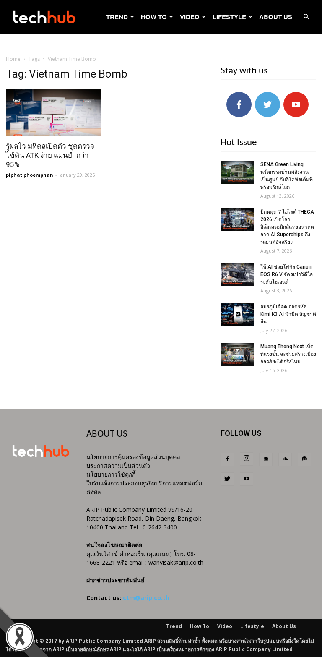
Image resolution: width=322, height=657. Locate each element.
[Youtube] (246, 479)
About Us (275, 16)
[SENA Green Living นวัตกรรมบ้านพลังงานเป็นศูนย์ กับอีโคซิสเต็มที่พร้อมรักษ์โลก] (237, 172)
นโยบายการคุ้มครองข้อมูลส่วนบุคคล (133, 457)
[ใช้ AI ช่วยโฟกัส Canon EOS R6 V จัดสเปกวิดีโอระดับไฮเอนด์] (237, 274)
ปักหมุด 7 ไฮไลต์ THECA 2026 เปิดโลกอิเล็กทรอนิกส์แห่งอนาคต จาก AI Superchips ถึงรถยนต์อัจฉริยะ (287, 227)
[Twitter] (227, 479)
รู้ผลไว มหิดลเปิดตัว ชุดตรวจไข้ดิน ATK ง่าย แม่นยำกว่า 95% (50, 155)
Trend (117, 16)
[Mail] (266, 459)
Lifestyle (229, 16)
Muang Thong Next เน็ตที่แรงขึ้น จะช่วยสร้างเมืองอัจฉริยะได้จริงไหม (288, 354)
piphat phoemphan (29, 175)
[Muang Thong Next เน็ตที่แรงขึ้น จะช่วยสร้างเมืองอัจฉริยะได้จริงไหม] (237, 354)
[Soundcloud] (285, 459)
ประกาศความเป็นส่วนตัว (118, 465)
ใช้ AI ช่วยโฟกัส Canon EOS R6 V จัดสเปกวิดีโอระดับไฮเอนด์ (286, 274)
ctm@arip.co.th (146, 598)
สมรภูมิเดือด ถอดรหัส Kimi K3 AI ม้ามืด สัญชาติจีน (288, 314)
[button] (306, 17)
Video (190, 16)
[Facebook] (227, 459)
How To (154, 16)
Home (13, 59)
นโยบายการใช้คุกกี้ (110, 474)
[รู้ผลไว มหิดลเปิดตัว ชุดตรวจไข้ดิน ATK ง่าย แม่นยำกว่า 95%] (53, 112)
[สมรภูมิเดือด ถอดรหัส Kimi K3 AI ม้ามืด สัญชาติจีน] (237, 314)
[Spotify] (304, 459)
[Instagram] (246, 459)
